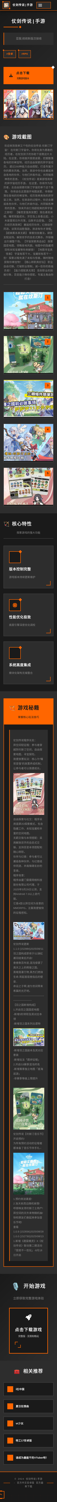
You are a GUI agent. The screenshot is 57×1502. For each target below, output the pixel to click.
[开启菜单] (43, 5)
